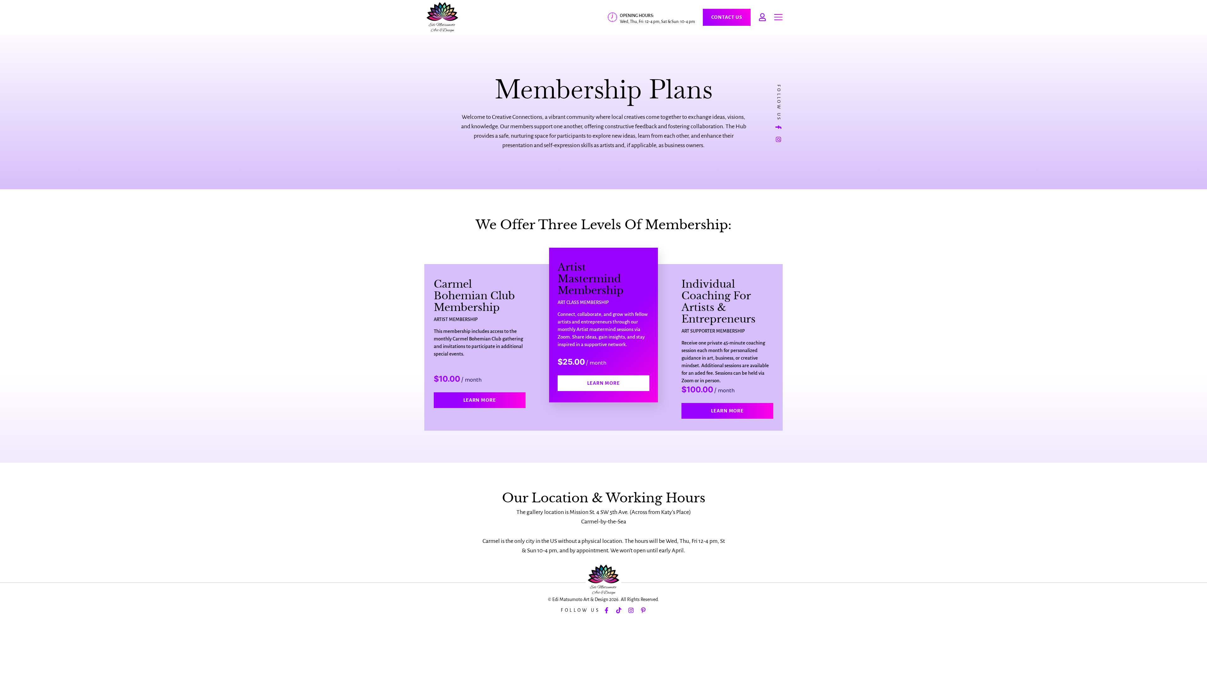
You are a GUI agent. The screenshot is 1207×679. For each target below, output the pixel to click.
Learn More (479, 400)
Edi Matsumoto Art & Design (580, 599)
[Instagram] (779, 139)
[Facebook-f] (779, 127)
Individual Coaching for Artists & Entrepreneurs (718, 301)
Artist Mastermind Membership (591, 279)
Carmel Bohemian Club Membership (474, 296)
